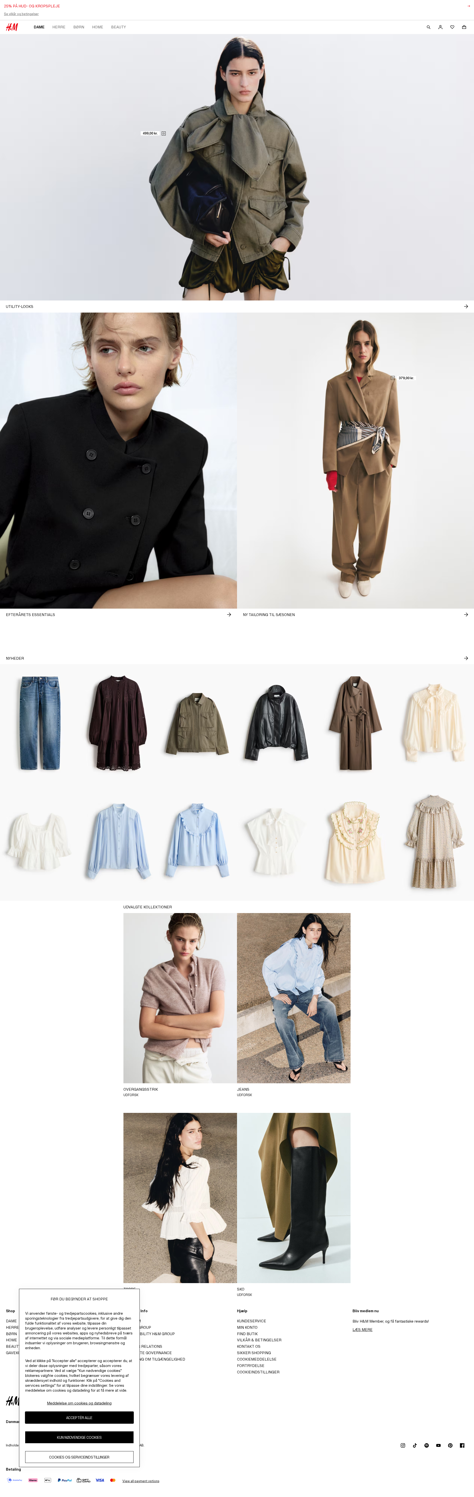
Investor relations (141, 1346)
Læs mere (363, 1330)
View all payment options (140, 1481)
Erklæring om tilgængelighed (153, 1359)
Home (97, 27)
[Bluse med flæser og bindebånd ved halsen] (434, 723)
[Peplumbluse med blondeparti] (39, 842)
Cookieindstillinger (258, 1372)
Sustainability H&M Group (148, 1334)
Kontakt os (248, 1346)
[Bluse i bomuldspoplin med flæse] (197, 842)
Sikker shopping (254, 1353)
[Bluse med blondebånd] (118, 842)
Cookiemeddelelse (256, 1359)
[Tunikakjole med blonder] (118, 723)
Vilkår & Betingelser (259, 1340)
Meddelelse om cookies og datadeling (79, 1403)
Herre (58, 27)
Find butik (247, 1334)
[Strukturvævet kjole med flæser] (434, 842)
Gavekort (16, 1353)
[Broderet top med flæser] (355, 842)
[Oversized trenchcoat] (355, 723)
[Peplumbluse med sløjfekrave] (276, 842)
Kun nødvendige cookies (79, 1437)
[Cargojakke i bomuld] (197, 723)
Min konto (247, 1327)
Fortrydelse (250, 1366)
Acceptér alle (79, 1417)
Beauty (118, 27)
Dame (39, 27)
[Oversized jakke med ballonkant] (276, 723)
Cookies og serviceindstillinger (79, 1457)
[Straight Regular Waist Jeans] (39, 723)
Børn (78, 27)
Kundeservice (251, 1321)
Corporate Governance (146, 1353)
